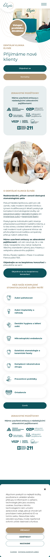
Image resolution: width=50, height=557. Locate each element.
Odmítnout (25, 537)
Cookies (13, 552)
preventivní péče (11, 214)
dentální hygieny (30, 214)
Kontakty (25, 77)
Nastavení (25, 543)
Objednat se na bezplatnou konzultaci (25, 272)
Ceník (25, 405)
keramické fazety (30, 216)
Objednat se (25, 68)
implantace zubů (11, 216)
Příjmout (25, 530)
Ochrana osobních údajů (28, 552)
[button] (45, 489)
